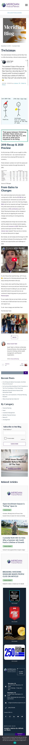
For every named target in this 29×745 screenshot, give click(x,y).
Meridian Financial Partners (9, 415)
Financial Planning (7, 408)
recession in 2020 (13, 226)
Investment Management (9, 412)
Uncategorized (6, 419)
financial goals (5, 296)
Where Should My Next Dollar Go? (11, 399)
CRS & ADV (10, 13)
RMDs (2, 204)
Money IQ (5, 417)
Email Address (7, 430)
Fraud (4, 410)
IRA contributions (14, 209)
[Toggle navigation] (26, 5)
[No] (27, 740)
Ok (15, 742)
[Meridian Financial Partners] (10, 671)
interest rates (4, 231)
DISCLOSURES (18, 13)
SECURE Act (20, 197)
